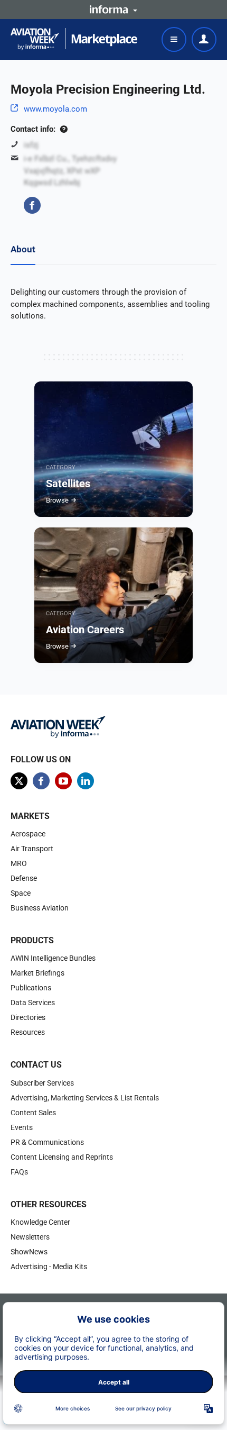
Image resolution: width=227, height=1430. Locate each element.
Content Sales (33, 1112)
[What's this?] (64, 129)
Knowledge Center (40, 1222)
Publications (31, 987)
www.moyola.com (55, 109)
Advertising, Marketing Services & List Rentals (85, 1098)
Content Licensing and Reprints (62, 1157)
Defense (24, 878)
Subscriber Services (42, 1083)
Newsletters (30, 1237)
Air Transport (32, 848)
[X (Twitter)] (19, 780)
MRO (19, 863)
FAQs (19, 1172)
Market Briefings (37, 973)
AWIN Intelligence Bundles (53, 958)
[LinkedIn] (85, 780)
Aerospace (28, 834)
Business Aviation (40, 908)
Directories (28, 1017)
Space (21, 893)
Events (22, 1127)
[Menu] (174, 39)
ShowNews (29, 1251)
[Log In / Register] (204, 39)
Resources (28, 1032)
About (23, 249)
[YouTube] (63, 780)
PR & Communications (47, 1142)
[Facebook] (32, 205)
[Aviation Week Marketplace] (74, 39)
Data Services (33, 1002)
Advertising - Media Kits (49, 1266)
